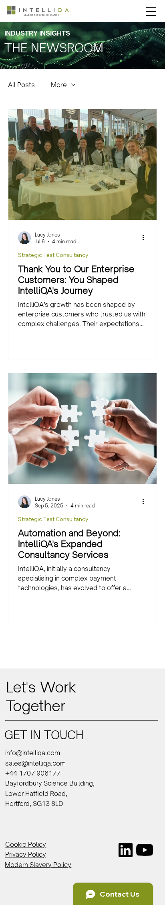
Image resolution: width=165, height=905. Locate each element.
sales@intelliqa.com (35, 763)
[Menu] (151, 12)
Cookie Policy (25, 844)
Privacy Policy (25, 854)
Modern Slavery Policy (38, 865)
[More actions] (146, 238)
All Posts (21, 85)
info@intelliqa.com (32, 753)
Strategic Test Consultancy (53, 255)
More (59, 85)
